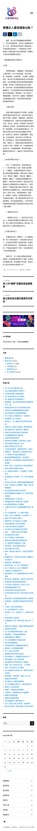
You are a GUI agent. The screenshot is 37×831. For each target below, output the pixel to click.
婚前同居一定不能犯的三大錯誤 (16, 521)
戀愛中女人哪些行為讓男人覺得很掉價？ (19, 427)
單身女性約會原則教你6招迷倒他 (16, 432)
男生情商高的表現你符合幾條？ (16, 491)
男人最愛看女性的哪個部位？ (15, 399)
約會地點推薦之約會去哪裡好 (15, 524)
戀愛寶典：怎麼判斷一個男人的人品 (17, 676)
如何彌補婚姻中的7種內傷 (14, 435)
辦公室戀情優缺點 (11, 643)
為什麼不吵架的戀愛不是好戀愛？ (17, 529)
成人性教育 (11, 372)
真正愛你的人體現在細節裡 (14, 681)
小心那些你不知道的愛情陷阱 (15, 455)
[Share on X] (10, 34)
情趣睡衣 (6, 815)
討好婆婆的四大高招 (12, 535)
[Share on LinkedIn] (15, 34)
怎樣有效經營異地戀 (12, 438)
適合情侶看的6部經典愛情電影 (15, 413)
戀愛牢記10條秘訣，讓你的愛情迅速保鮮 (19, 626)
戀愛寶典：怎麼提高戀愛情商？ (16, 634)
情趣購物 (6, 781)
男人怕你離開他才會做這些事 (15, 640)
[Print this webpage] (20, 34)
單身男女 (28, 270)
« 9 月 (9, 771)
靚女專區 (6, 790)
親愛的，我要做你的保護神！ (15, 690)
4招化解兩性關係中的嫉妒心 (15, 391)
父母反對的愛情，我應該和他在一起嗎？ (19, 449)
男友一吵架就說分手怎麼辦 (14, 668)
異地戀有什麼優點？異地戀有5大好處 (18, 441)
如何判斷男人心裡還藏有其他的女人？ (18, 657)
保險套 (5, 810)
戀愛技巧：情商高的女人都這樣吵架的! (18, 452)
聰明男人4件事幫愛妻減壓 (14, 648)
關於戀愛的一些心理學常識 (14, 659)
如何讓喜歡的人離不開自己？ (15, 701)
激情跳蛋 (6, 795)
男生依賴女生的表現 (12, 549)
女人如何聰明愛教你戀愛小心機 (16, 632)
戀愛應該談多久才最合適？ (14, 499)
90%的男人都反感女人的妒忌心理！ (18, 585)
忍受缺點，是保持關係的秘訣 (15, 546)
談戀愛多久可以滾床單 (13, 419)
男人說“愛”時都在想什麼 (14, 388)
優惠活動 (8, 358)
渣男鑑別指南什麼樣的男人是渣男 (17, 502)
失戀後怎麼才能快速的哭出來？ (16, 590)
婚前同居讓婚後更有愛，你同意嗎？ (17, 457)
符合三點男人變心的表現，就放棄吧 (17, 704)
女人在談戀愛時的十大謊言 (14, 609)
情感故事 (10, 369)
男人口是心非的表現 (12, 651)
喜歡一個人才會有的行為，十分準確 (17, 665)
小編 (4, 270)
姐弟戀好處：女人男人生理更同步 (17, 565)
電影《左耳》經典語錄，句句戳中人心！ (19, 515)
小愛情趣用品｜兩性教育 (10, 827)
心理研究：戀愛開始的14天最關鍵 (17, 692)
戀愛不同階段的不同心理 (13, 446)
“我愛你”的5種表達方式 (13, 571)
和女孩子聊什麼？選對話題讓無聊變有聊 (19, 482)
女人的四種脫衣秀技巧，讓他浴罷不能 (18, 684)
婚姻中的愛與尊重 (11, 695)
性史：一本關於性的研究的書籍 (16, 532)
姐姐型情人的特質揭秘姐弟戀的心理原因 (19, 598)
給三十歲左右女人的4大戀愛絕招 (16, 568)
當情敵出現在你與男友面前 (14, 654)
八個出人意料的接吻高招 (13, 607)
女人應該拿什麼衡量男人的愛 (15, 543)
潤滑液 (5, 800)
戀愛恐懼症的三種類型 (13, 637)
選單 (31, 13)
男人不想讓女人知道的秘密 (14, 538)
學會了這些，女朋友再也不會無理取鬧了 (19, 466)
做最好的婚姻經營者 (12, 698)
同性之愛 (6, 805)
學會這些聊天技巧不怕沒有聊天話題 (17, 408)
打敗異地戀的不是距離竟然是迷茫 (17, 645)
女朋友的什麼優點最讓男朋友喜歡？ (17, 410)
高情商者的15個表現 (12, 618)
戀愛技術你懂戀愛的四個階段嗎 (16, 540)
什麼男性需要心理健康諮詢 (14, 394)
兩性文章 (22, 270)
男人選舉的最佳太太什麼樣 (14, 396)
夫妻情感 (10, 366)
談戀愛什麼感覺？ (11, 629)
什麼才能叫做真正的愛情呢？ (15, 526)
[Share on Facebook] (5, 34)
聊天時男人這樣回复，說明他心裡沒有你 (19, 579)
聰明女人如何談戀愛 (12, 687)
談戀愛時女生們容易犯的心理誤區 (17, 662)
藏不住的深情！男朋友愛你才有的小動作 (19, 706)
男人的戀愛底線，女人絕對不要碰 (17, 513)
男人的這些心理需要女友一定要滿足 (17, 416)
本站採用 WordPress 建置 (26, 827)
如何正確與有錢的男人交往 (14, 443)
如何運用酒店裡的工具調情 (14, 504)
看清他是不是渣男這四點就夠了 (16, 582)
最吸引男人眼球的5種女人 (14, 518)
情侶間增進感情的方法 (13, 587)
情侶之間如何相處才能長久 (14, 468)
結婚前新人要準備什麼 (13, 562)
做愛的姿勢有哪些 (11, 679)
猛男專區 (6, 786)
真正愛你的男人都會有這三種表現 (17, 430)
